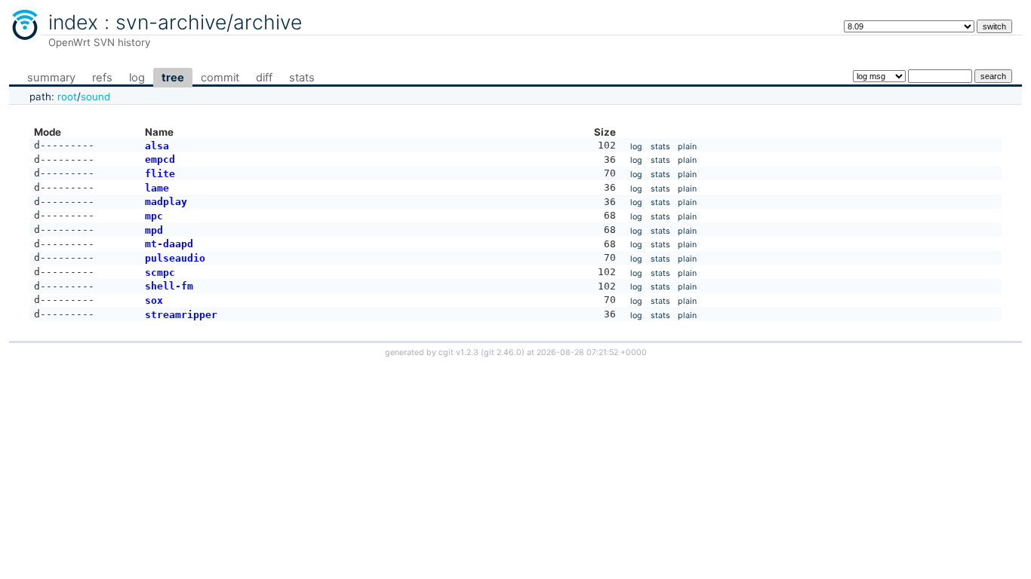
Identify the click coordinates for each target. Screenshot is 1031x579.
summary (51, 77)
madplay (166, 201)
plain (687, 147)
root (67, 96)
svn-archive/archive (208, 22)
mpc (154, 216)
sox (154, 300)
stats (302, 77)
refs (102, 77)
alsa (157, 146)
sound (95, 96)
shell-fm (169, 286)
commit (220, 77)
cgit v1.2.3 (459, 352)
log (137, 77)
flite (160, 173)
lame (157, 188)
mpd (154, 230)
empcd (160, 159)
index (73, 22)
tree (173, 77)
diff (264, 77)
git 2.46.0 (503, 352)
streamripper (181, 314)
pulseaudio (175, 258)
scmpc (160, 272)
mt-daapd (169, 244)
